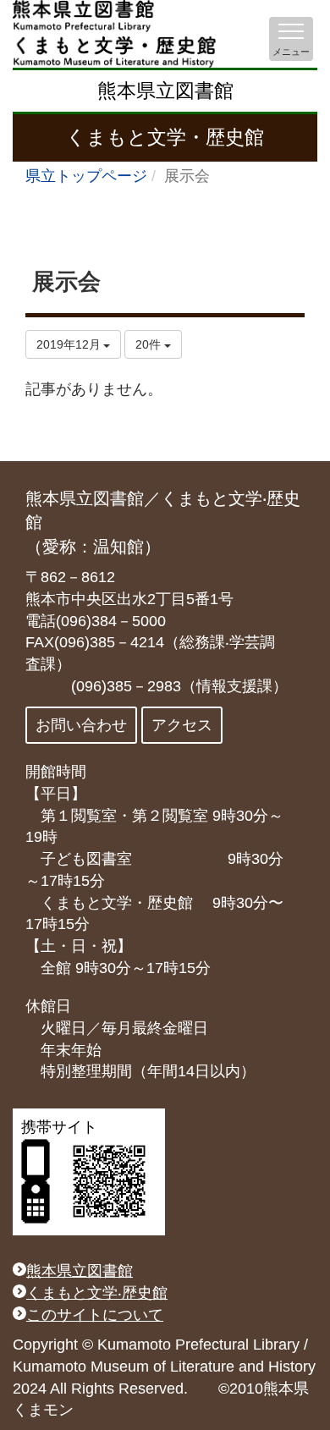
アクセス (181, 725)
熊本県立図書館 (165, 91)
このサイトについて (94, 1314)
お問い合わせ (81, 725)
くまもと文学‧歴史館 (97, 1292)
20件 (149, 344)
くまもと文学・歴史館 (165, 137)
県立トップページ (86, 176)
